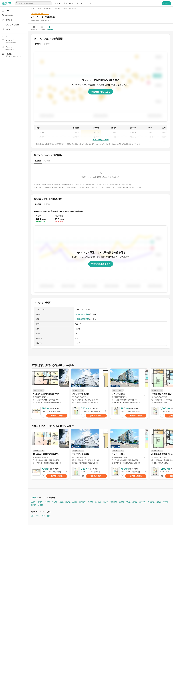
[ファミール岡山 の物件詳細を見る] (129, 412)
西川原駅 (85, 319)
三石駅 (33, 502)
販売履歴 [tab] (38, 44)
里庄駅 (33, 505)
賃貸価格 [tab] (47, 204)
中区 (38, 516)
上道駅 (74, 502)
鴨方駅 (165, 502)
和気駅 (47, 502)
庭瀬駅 (121, 502)
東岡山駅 (82, 502)
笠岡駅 (40, 505)
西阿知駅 (142, 502)
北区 (32, 516)
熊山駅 (54, 502)
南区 (48, 516)
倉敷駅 (134, 502)
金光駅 (158, 502)
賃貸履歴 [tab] (47, 44)
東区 (43, 516)
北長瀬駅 (113, 502)
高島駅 (90, 502)
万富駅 (61, 502)
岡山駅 (105, 502)
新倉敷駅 (151, 502)
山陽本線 (78, 319)
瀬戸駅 (67, 502)
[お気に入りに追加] (43, 415)
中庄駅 (128, 502)
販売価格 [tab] (38, 204)
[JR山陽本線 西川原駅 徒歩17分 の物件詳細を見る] (50, 412)
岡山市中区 (85, 314)
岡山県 (77, 314)
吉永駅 (40, 502)
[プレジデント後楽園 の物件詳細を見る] (89, 412)
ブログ (88, 3)
